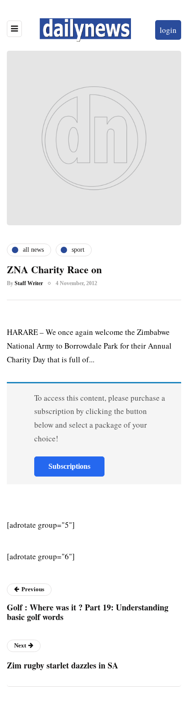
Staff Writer (29, 283)
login (168, 30)
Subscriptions (69, 466)
